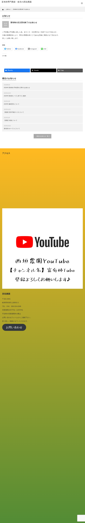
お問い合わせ (14, 327)
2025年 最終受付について (11, 104)
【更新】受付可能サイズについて (14, 112)
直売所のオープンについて (12, 128)
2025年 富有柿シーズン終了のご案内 (15, 96)
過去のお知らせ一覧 (42, 136)
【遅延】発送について (10, 120)
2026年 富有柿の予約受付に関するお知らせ (17, 87)
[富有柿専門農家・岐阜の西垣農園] (19, 2)
